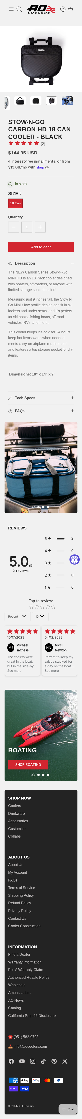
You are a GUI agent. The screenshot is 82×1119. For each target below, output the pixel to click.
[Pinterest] (54, 1061)
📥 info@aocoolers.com (27, 1046)
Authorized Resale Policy (28, 977)
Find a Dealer (19, 954)
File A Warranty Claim (25, 970)
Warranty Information (24, 962)
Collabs (14, 836)
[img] (23, 144)
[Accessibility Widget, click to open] (74, 559)
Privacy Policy (19, 911)
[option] (41, 59)
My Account (17, 872)
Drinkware (16, 813)
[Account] (61, 9)
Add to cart (41, 247)
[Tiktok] (43, 1061)
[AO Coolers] (41, 9)
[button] (33, 507)
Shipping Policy (21, 895)
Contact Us (17, 918)
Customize (17, 829)
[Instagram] (32, 1061)
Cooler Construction (24, 926)
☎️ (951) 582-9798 (23, 1037)
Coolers (14, 806)
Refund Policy (19, 903)
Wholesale (17, 985)
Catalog (14, 1008)
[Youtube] (22, 1061)
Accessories (18, 821)
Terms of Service (21, 888)
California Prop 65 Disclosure (32, 1016)
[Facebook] (11, 1061)
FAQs (12, 880)
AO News (16, 1000)
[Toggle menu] (11, 9)
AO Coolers (26, 1106)
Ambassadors (19, 993)
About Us (15, 865)
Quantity (15, 217)
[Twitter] (64, 1061)
